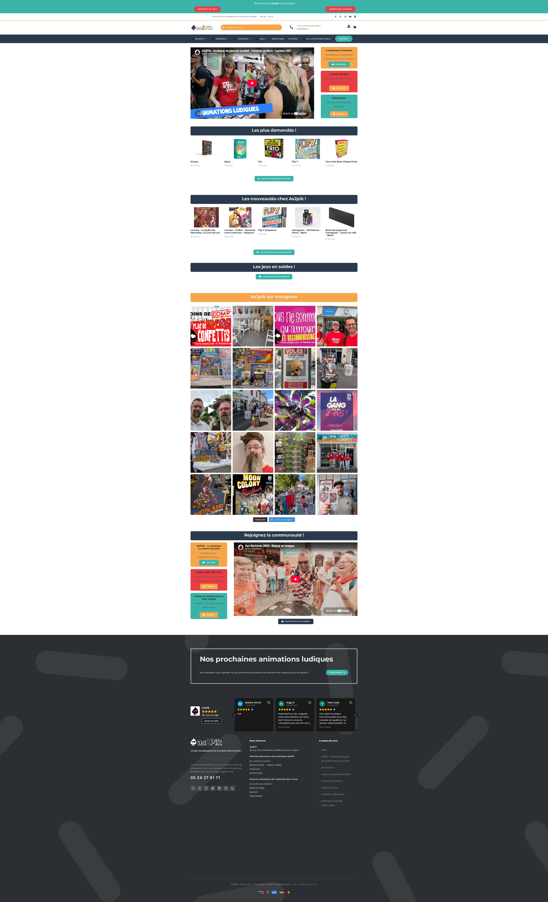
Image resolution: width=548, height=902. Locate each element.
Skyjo (227, 161)
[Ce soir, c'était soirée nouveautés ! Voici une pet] (253, 368)
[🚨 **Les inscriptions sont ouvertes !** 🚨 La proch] (295, 410)
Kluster (194, 161)
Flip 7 (295, 161)
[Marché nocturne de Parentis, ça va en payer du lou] (211, 410)
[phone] (232, 788)
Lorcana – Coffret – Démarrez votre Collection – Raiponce (239, 231)
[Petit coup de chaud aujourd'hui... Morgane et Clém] (253, 452)
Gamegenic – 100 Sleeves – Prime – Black (306, 231)
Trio (260, 161)
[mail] (225, 788)
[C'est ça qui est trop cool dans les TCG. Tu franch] (337, 326)
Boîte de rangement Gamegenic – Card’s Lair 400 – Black (341, 233)
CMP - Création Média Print (304, 884)
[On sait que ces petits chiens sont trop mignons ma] (295, 368)
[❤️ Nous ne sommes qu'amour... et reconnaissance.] (295, 326)
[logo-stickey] (206, 739)
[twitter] (341, 17)
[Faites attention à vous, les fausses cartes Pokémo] (211, 452)
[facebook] (336, 17)
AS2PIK (248, 884)
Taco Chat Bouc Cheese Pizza (341, 161)
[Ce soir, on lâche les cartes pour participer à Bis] (295, 494)
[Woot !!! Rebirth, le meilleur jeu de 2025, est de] (295, 452)
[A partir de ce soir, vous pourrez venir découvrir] (337, 368)
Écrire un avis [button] (211, 720)
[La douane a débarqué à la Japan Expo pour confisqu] (211, 368)
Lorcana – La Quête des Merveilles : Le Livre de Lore (205, 231)
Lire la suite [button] (248, 727)
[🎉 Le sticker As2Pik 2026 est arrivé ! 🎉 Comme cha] (211, 326)
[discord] (355, 17)
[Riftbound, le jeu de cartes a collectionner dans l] (211, 494)
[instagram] (345, 17)
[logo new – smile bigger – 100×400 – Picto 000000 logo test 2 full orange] (202, 25)
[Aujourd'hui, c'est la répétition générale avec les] (253, 410)
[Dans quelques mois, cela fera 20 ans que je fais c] (253, 494)
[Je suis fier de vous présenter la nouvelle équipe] (337, 452)
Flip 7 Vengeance (267, 230)
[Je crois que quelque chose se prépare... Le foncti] (253, 326)
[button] (355, 715)
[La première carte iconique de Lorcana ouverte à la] (337, 494)
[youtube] (350, 17)
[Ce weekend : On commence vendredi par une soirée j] (337, 410)
